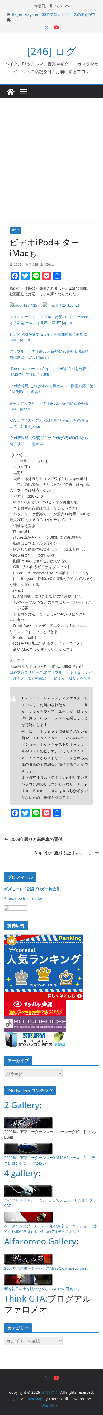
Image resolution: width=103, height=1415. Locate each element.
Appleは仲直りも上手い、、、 (63, 853)
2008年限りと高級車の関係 (36, 839)
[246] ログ (51, 51)
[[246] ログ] (10, 91)
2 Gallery (21, 1104)
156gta (49, 264)
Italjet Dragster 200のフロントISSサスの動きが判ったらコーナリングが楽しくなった (54, 17)
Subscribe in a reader (23, 898)
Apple (15, 230)
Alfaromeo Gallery (40, 1241)
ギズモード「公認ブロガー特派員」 (33, 888)
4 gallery (21, 1173)
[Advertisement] (51, 152)
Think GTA (24, 1298)
